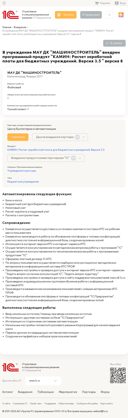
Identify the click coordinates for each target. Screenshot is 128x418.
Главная (6, 27)
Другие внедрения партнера (57, 137)
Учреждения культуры (21, 170)
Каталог (7, 392)
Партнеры (89, 392)
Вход (123, 3)
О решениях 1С (20, 403)
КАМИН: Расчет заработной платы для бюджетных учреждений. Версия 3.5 (56, 150)
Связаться (18, 137)
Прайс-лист (36, 403)
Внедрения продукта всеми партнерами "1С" (43, 158)
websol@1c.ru (100, 411)
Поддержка (50, 403)
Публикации (45, 392)
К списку (116, 43)
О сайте (6, 403)
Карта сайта (106, 403)
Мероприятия (68, 392)
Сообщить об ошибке (87, 403)
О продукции (91, 14)
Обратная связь (66, 403)
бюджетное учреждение (23, 181)
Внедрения (20, 27)
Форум (105, 392)
